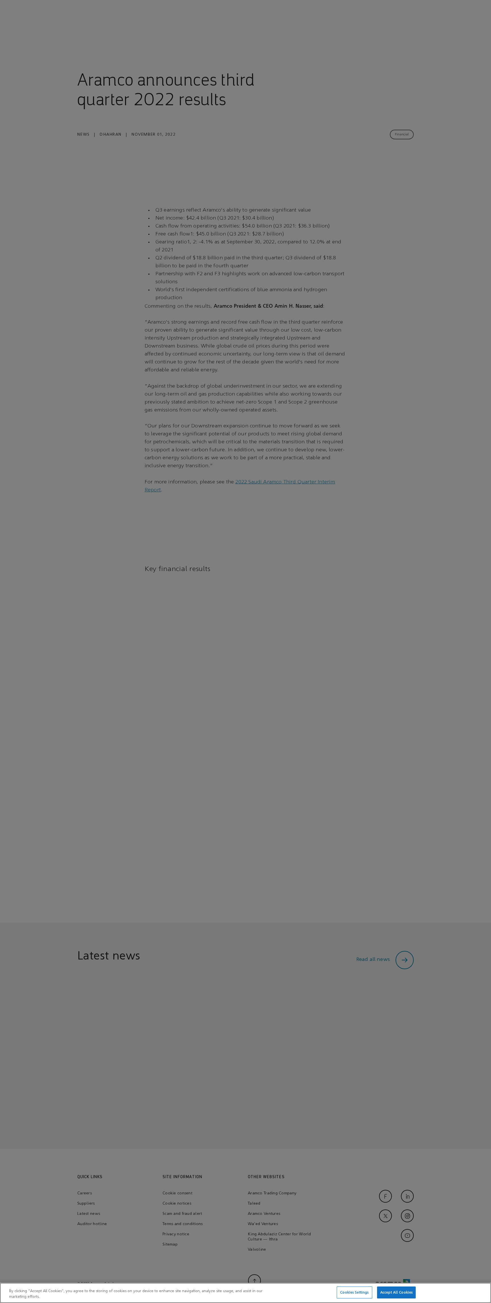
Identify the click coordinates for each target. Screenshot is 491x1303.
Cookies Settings (354, 1292)
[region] (245, 1293)
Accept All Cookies (396, 1292)
